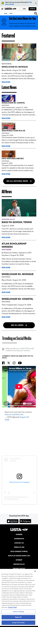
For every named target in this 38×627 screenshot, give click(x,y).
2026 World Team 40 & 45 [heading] (13, 130)
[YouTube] (20, 363)
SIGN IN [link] (32, 8)
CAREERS (19, 534)
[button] (35, 3)
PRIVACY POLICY (19, 568)
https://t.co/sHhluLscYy (14, 414)
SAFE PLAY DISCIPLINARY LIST (19, 555)
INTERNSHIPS (19, 538)
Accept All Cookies (18, 622)
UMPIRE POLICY (19, 564)
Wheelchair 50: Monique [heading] (15, 66)
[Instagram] (14, 363)
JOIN (24, 8)
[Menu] (2, 9)
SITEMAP (19, 559)
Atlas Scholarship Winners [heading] (14, 245)
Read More (6, 81)
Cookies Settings (18, 611)
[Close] (35, 571)
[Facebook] (3, 363)
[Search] (35, 13)
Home (5, 13)
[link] (19, 52)
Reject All (18, 617)
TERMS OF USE (19, 547)
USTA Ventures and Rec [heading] (13, 158)
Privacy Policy (12, 607)
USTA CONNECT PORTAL (19, 551)
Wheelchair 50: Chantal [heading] (13, 102)
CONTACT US (19, 542)
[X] (8, 363)
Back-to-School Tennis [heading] (17, 222)
